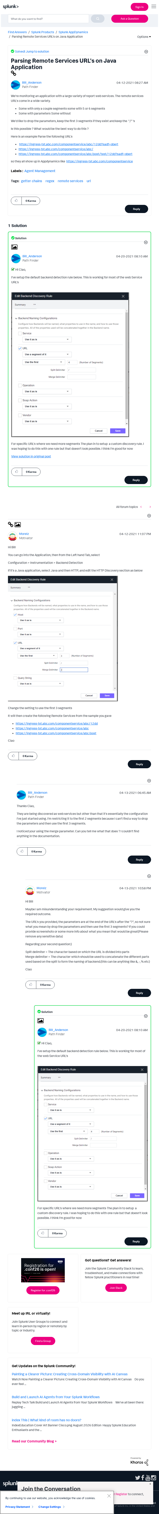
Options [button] (141, 37)
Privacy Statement (17, 1506)
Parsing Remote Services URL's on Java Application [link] (47, 36)
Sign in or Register (114, 1494)
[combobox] (56, 18)
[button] (145, 52)
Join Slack (116, 1287)
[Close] (109, 1496)
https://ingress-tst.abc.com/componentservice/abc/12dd (57, 723)
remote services (70, 181)
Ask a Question (130, 18)
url (89, 181)
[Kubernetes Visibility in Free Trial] (149, 506)
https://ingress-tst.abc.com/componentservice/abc (52, 728)
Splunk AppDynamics (73, 32)
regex (50, 181)
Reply (136, 208)
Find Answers (17, 32)
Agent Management (39, 170)
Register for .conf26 (43, 1290)
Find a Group (43, 1341)
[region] (57, 1502)
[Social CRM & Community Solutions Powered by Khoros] (139, 1461)
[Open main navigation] (153, 6)
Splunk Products (42, 32)
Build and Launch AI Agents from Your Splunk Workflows (56, 1397)
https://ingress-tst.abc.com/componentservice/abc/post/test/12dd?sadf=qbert (75, 154)
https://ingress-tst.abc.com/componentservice (99, 161)
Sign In (139, 7)
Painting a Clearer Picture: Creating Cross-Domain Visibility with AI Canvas (70, 1374)
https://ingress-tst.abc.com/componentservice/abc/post (56, 733)
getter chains (31, 181)
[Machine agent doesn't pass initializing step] (142, 506)
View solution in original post (31, 456)
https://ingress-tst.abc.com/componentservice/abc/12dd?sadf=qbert (68, 144)
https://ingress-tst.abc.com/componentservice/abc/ (56, 149)
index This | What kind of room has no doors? (46, 1420)
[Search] (98, 19)
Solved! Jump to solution (32, 51)
